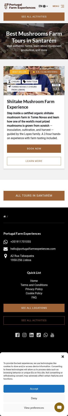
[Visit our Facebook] (17, 335)
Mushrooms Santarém (22, 216)
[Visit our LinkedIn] (31, 335)
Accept (34, 388)
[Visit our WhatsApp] (46, 335)
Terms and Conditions (34, 285)
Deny (34, 398)
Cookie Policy (34, 293)
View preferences (34, 407)
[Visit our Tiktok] (39, 335)
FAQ (34, 297)
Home (34, 280)
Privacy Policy (34, 289)
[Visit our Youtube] (52, 335)
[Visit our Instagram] (24, 335)
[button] (63, 356)
